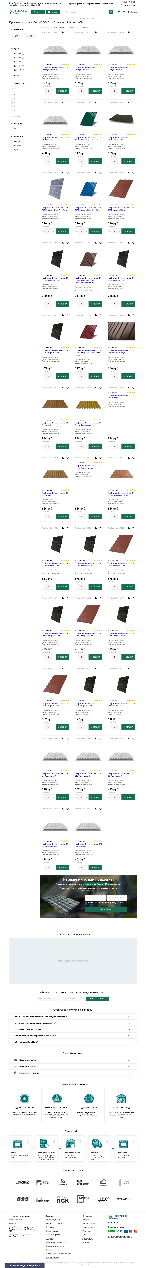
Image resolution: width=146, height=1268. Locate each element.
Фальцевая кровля (53, 1235)
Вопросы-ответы (88, 1227)
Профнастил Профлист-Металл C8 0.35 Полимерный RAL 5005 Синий (88, 209)
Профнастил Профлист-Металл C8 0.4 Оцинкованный (55, 775)
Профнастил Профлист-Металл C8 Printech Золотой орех (88, 424)
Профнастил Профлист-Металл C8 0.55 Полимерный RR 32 (88, 564)
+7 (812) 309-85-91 (128, 2)
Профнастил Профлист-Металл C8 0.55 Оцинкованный (88, 775)
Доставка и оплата (89, 1223)
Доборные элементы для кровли (58, 1254)
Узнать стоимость (98, 999)
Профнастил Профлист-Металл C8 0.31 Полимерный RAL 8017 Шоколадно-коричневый (88, 280)
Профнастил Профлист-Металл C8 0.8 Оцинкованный (88, 68)
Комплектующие (52, 1257)
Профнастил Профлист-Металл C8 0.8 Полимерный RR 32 (121, 279)
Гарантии (85, 1242)
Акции (84, 1235)
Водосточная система (54, 1250)
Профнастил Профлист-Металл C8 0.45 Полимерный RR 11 (121, 139)
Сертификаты (87, 1238)
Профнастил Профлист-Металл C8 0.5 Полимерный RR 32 (55, 564)
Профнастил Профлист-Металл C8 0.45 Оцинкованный (55, 68)
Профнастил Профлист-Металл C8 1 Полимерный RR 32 (121, 705)
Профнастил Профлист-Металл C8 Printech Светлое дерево (88, 467)
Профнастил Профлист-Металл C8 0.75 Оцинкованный (55, 845)
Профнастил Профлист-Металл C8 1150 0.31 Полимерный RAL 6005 (88, 139)
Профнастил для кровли (55, 1223)
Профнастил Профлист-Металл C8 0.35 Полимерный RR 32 (55, 279)
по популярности (58, 27)
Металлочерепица (53, 1220)
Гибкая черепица (52, 1231)
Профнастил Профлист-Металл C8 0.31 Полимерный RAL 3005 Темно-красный (88, 352)
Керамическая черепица (55, 1246)
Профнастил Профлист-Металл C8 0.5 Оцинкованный (55, 139)
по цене (71, 27)
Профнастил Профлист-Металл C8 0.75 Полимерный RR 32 (121, 634)
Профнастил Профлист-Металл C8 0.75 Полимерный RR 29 (88, 634)
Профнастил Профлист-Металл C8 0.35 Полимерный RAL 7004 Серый (55, 209)
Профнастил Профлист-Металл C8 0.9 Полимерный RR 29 (55, 705)
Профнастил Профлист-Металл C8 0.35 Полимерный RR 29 (121, 209)
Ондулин (49, 1238)
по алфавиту (85, 27)
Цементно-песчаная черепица (57, 1242)
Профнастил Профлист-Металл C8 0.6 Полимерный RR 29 (121, 564)
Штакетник (50, 1227)
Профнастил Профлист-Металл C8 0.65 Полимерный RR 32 (55, 634)
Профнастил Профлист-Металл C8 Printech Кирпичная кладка (121, 494)
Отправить (106, 909)
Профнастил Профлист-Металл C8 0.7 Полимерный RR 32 (55, 351)
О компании (86, 1231)
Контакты (86, 1220)
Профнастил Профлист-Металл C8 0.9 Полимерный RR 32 (88, 705)
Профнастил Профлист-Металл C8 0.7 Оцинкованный (121, 68)
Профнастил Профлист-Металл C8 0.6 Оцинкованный (121, 775)
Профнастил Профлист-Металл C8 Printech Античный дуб (121, 351)
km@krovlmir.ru (14, 1223)
